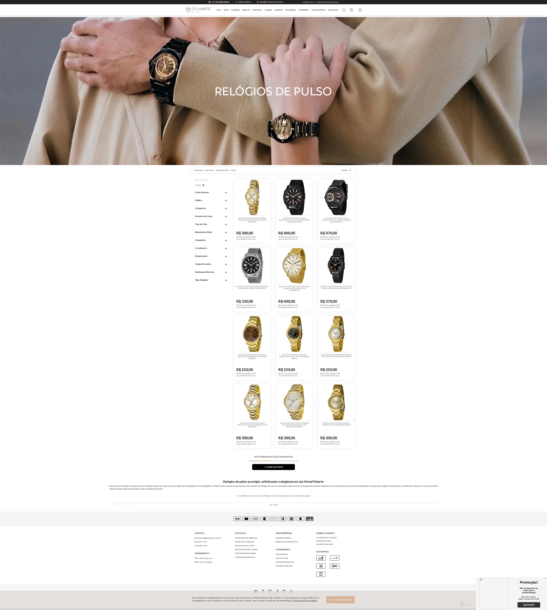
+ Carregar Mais (273, 467)
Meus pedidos (282, 554)
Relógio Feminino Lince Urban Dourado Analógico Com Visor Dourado (252, 220)
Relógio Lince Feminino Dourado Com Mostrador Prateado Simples (336, 355)
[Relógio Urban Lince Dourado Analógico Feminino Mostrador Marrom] (252, 334)
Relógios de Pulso (222, 170)
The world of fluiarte (326, 538)
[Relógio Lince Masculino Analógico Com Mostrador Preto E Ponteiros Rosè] (294, 197)
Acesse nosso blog (324, 544)
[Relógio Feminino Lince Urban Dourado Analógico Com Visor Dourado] (252, 197)
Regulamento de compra (246, 549)
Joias (218, 10)
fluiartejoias (198, 170)
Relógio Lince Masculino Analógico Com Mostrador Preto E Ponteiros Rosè (294, 220)
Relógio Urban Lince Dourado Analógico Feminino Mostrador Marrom (252, 356)
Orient (233, 170)
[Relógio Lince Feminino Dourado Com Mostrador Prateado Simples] (336, 334)
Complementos (318, 10)
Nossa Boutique (323, 541)
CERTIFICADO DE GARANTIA (246, 538)
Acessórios (291, 10)
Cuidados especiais (284, 566)
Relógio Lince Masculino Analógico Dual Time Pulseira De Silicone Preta (336, 220)
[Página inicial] (198, 10)
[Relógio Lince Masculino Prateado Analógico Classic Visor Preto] (252, 266)
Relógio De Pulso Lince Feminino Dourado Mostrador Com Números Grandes (294, 425)
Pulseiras (235, 10)
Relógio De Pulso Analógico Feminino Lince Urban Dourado (336, 424)
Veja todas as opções (203, 185)
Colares (268, 10)
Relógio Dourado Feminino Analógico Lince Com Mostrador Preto (294, 356)
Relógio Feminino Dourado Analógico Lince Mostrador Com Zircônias (252, 425)
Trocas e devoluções (244, 546)
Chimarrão (304, 10)
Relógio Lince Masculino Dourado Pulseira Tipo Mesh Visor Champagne (294, 288)
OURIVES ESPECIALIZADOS (327, 2)
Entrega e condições (244, 542)
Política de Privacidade (304, 600)
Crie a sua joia (282, 558)
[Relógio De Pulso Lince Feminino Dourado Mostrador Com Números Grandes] (294, 402)
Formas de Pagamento (245, 557)
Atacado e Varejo (283, 538)
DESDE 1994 (308, 2)
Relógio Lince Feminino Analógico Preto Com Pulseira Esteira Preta (336, 287)
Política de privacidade (245, 553)
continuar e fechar (340, 599)
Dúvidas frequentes (285, 562)
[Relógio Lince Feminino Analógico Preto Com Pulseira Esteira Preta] (336, 266)
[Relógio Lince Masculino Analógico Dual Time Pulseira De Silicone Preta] (336, 197)
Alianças (279, 10)
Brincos (246, 10)
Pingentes (257, 10)
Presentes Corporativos (287, 542)
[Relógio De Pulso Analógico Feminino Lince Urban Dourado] (336, 402)
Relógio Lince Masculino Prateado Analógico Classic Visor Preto (252, 287)
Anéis (226, 10)
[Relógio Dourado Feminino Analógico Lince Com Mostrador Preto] (294, 334)
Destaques (333, 10)
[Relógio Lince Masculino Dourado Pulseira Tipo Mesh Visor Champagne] (294, 266)
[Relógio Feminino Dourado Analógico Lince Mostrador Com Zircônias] (252, 402)
